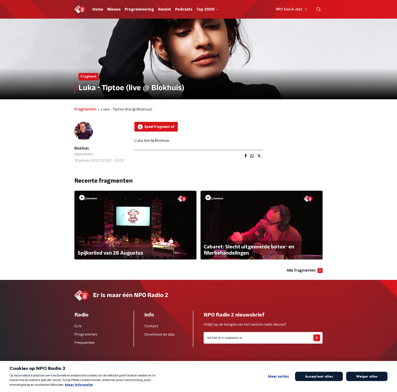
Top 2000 (205, 9)
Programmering (139, 9)
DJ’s (77, 326)
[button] (318, 9)
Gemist (164, 9)
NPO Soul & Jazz (289, 9)
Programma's (85, 334)
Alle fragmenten (301, 270)
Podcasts (183, 9)
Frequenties (84, 343)
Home (97, 9)
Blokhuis (81, 148)
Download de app (159, 334)
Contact (151, 326)
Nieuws (114, 9)
